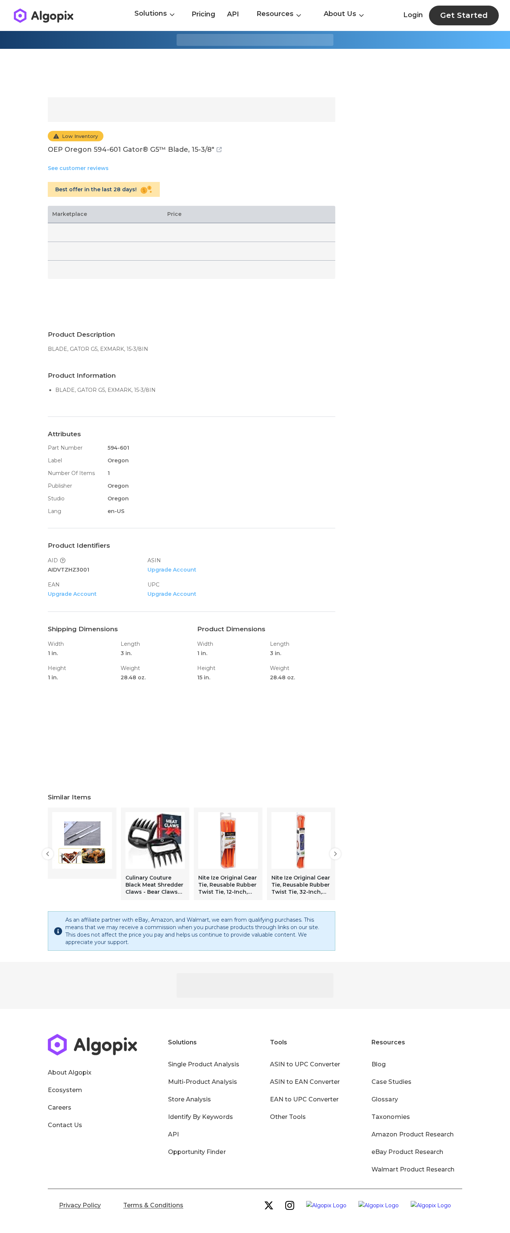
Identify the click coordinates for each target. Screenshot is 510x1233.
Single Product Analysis (203, 1064)
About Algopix (69, 1072)
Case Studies (391, 1081)
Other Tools (288, 1116)
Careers (59, 1107)
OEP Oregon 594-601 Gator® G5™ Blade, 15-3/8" (131, 149)
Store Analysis (189, 1099)
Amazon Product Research (412, 1134)
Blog (378, 1064)
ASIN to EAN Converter (305, 1081)
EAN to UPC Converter (304, 1099)
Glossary (384, 1099)
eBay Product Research (407, 1151)
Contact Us (65, 1125)
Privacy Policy (80, 1205)
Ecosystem (65, 1090)
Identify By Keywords (200, 1116)
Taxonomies (390, 1116)
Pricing (203, 14)
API (233, 14)
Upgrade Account (171, 569)
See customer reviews (78, 168)
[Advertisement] (255, 73)
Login (413, 15)
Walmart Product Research (412, 1169)
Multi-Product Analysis (202, 1081)
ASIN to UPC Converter (305, 1064)
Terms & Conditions (153, 1205)
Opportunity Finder (197, 1151)
